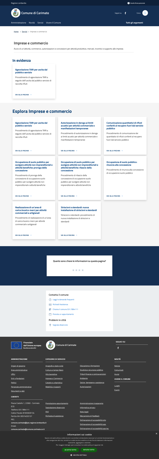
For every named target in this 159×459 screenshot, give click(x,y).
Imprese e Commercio (54, 378)
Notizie (117, 365)
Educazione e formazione (90, 365)
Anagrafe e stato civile (54, 365)
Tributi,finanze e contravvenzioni (93, 374)
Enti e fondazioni (17, 378)
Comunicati (118, 370)
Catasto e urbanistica (54, 382)
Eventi (117, 390)
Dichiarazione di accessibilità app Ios (94, 428)
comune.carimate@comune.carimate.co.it (28, 429)
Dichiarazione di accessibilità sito (93, 420)
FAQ (47, 411)
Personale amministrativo (21, 386)
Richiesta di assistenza (54, 416)
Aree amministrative (19, 370)
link (102, 445)
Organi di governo (18, 365)
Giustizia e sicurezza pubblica (91, 370)
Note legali (84, 411)
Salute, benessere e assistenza (92, 382)
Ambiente (84, 378)
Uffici (13, 374)
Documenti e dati (18, 391)
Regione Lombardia (18, 3)
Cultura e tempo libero (54, 370)
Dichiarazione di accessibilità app (93, 424)
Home (16, 31)
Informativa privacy (87, 407)
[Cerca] (145, 13)
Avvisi (116, 374)
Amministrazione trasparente (91, 403)
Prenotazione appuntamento (57, 403)
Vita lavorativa (51, 374)
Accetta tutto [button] (70, 450)
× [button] (156, 434)
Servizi (24, 31)
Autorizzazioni (85, 386)
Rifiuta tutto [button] (88, 450)
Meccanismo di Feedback (89, 416)
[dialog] (79, 445)
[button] (79, 455)
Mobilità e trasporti (53, 386)
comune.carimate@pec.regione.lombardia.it (28, 422)
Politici (13, 382)
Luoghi (117, 385)
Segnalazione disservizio (55, 407)
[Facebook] (124, 12)
